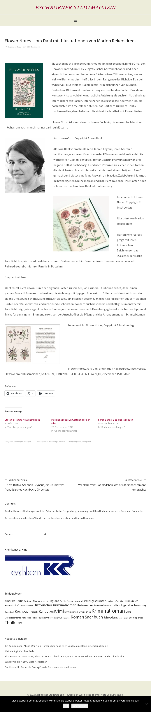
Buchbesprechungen (22, 441)
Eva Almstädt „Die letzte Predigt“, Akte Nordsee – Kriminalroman (40, 667)
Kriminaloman (84, 612)
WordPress (85, 694)
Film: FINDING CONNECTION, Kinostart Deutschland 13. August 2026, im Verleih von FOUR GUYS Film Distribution (64, 656)
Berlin (19, 601)
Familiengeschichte (93, 601)
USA (20, 623)
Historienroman (26, 606)
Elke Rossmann (33, 46)
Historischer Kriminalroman (55, 605)
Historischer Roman (90, 605)
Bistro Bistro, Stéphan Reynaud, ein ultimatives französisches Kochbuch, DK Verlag (34, 484)
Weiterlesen (79, 705)
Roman (77, 617)
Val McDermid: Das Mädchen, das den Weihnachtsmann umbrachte (112, 484)
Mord (29, 617)
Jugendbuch (128, 605)
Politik (34, 617)
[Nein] (146, 704)
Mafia (24, 617)
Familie (63, 601)
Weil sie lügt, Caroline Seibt (20, 651)
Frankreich (131, 601)
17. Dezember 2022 (13, 46)
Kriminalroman (108, 610)
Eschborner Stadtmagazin (75, 7)
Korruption (46, 611)
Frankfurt (120, 601)
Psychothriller (44, 617)
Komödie (34, 612)
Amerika (10, 601)
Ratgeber (66, 618)
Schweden (109, 617)
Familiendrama (74, 601)
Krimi (59, 611)
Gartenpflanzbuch (73, 441)
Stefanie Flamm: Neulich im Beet (22, 419)
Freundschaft (12, 605)
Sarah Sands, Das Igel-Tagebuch (115, 419)
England (54, 601)
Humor (107, 605)
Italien (116, 605)
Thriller (11, 622)
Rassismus (57, 617)
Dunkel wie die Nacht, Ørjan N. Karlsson (26, 661)
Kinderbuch (9, 612)
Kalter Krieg (141, 606)
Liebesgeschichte (13, 617)
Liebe (128, 611)
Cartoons (28, 601)
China (36, 601)
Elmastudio (117, 694)
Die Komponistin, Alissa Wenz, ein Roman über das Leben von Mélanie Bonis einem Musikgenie (56, 646)
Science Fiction (122, 618)
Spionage (139, 617)
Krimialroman (71, 611)
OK (66, 705)
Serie (132, 617)
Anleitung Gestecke (57, 441)
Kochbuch (22, 611)
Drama (45, 601)
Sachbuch (94, 617)
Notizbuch (86, 441)
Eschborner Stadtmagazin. (49, 694)
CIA (40, 601)
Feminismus (110, 601)
